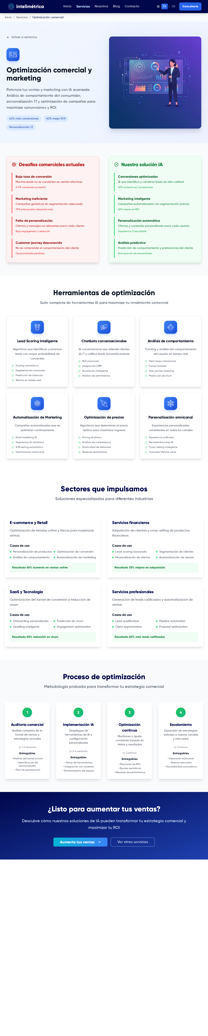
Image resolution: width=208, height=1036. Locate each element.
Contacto (132, 6)
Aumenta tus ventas (77, 842)
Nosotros (101, 6)
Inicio (67, 6)
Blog (116, 6)
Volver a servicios (24, 37)
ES (164, 6)
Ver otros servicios (132, 842)
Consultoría (190, 6)
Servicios (83, 6)
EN (173, 6)
